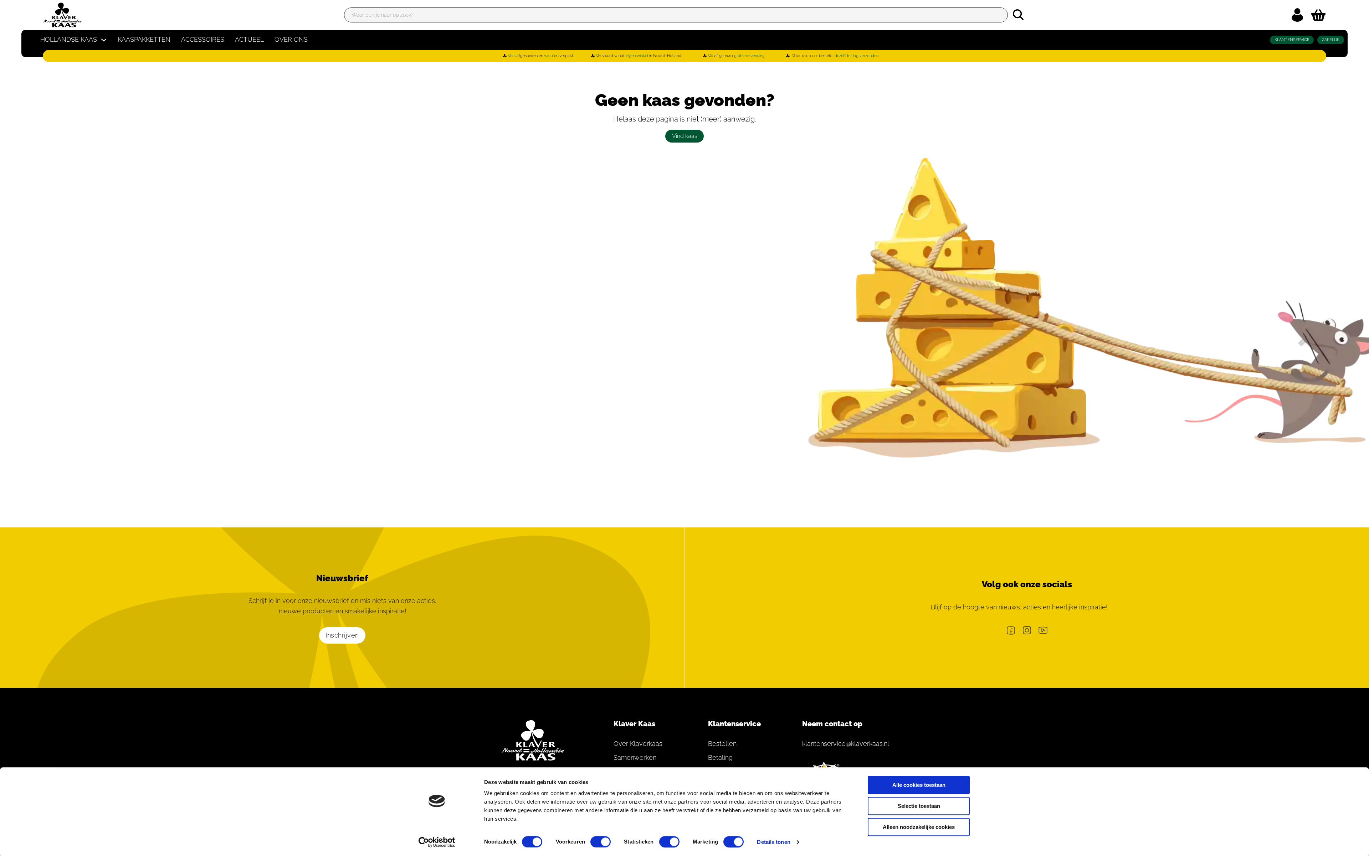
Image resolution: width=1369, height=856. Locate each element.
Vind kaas (684, 136)
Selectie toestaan (919, 806)
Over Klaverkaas (638, 743)
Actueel (249, 39)
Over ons (291, 39)
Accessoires (202, 39)
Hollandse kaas (68, 39)
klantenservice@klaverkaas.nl (841, 743)
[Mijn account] (1297, 15)
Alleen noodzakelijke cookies (919, 827)
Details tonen (773, 842)
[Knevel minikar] (1318, 15)
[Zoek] (1018, 14)
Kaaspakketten (144, 39)
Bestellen (722, 743)
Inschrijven (342, 635)
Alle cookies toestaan (918, 785)
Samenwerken (635, 757)
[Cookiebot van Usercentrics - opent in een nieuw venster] (437, 842)
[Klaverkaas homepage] (62, 14)
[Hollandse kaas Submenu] (104, 40)
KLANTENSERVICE (1292, 39)
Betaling (720, 757)
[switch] (600, 841)
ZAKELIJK (1330, 39)
